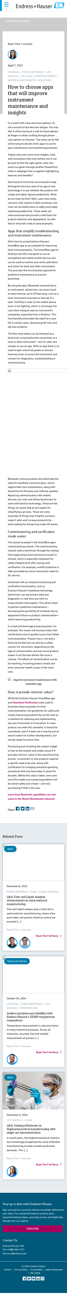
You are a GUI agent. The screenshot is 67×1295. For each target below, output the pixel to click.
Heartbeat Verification (25, 702)
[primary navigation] (6, 5)
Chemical (14, 72)
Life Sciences (15, 1120)
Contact (7, 1269)
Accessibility (36, 1269)
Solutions (44, 80)
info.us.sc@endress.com (15, 1253)
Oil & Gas (26, 76)
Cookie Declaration (54, 1269)
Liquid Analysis (49, 891)
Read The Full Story (47, 935)
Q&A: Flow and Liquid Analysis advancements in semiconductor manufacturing (27, 900)
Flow (33, 891)
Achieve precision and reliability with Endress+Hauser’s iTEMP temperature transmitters (31, 1016)
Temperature (28, 1008)
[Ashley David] (12, 58)
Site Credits (35, 1273)
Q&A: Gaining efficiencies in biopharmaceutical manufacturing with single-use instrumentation (31, 1129)
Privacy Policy (21, 1269)
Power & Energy (45, 76)
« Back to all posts (17, 21)
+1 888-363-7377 (15, 1249)
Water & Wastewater (22, 80)
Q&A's (10, 849)
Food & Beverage (33, 72)
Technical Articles (17, 961)
